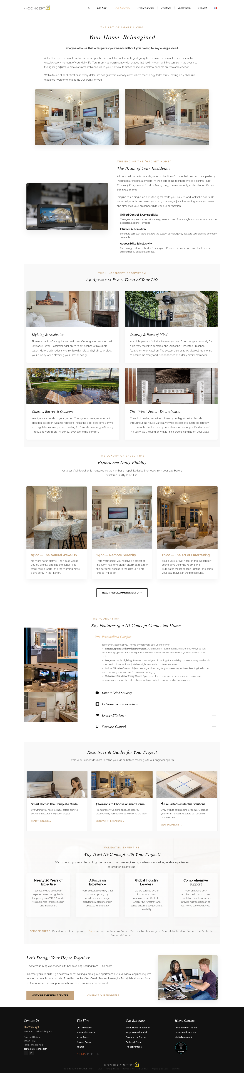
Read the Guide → (41, 821)
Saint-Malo (176, 1069)
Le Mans (164, 1069)
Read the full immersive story (122, 592)
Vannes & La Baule (140, 1069)
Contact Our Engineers (103, 995)
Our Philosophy (84, 1027)
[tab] (155, 636)
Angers (155, 1069)
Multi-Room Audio (184, 1037)
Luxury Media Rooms (185, 1032)
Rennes (126, 1069)
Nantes (116, 1069)
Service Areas (84, 1042)
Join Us (80, 1047)
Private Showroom (86, 1032)
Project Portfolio (134, 1047)
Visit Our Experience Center (50, 995)
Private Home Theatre (186, 1027)
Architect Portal (133, 1042)
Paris (92, 931)
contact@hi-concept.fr (35, 1049)
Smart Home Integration (138, 1027)
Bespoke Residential (136, 1032)
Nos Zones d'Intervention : (80, 1069)
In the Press (82, 1037)
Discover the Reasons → (110, 821)
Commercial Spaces (136, 1037)
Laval (100, 1069)
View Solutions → (171, 825)
